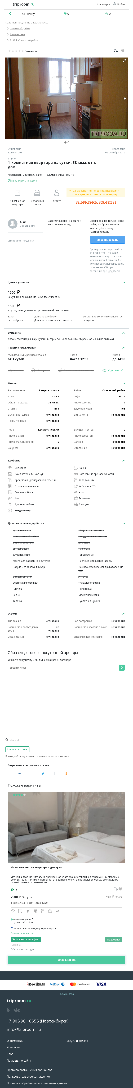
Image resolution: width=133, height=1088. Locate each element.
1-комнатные (17, 34)
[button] (119, 4)
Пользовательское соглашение (28, 1076)
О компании (15, 1041)
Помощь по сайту (19, 1060)
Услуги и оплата (77, 1041)
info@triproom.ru (24, 1029)
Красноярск (14, 174)
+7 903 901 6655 (23, 1021)
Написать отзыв (17, 749)
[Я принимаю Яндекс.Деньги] (36, 984)
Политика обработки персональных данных (37, 1083)
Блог (10, 1054)
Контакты (13, 1047)
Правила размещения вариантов (29, 1070)
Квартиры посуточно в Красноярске (26, 22)
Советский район (20, 28)
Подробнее (114, 939)
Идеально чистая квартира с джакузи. (36, 867)
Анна (23, 222)
